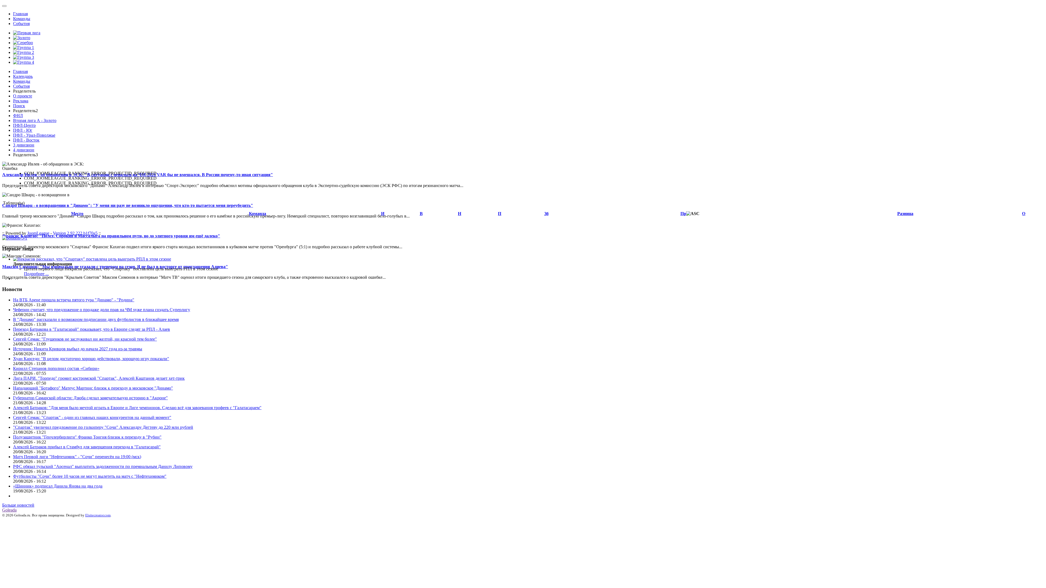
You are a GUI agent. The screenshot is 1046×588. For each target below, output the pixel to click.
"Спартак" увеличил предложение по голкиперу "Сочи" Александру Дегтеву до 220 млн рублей (103, 427)
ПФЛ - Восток (26, 140)
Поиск (19, 105)
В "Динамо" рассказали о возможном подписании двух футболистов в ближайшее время (96, 319)
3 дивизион (23, 145)
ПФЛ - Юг (22, 130)
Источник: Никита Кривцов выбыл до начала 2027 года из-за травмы (77, 349)
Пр (683, 213)
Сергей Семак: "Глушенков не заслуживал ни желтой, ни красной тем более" (85, 339)
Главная (20, 13)
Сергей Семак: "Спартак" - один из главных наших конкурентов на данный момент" (92, 417)
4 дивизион (23, 150)
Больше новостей (18, 505)
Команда (257, 213)
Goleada (9, 510)
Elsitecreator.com (98, 515)
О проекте (22, 96)
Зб (546, 213)
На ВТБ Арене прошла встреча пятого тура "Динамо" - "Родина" (73, 300)
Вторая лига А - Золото (34, 120)
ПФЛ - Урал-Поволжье (34, 135)
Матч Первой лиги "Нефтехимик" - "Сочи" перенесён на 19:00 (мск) (77, 456)
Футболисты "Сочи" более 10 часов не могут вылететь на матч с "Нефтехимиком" (89, 476)
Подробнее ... (36, 273)
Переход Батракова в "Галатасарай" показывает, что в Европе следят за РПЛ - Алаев (91, 329)
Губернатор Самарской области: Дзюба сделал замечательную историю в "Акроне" (90, 398)
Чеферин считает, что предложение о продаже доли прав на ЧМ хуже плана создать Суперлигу (101, 309)
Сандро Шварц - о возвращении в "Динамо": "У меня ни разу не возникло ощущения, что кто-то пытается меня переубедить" (127, 205)
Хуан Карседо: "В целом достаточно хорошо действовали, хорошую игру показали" (91, 358)
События (21, 23)
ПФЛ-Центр (24, 125)
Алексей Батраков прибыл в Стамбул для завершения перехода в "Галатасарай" (87, 447)
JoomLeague (38, 233)
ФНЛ (18, 115)
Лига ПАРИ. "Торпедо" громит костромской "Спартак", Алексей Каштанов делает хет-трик (99, 378)
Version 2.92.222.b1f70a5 (75, 233)
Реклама (20, 101)
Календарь (23, 76)
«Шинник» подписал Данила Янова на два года (57, 486)
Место (77, 213)
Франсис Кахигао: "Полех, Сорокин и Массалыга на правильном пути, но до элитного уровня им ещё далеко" (111, 236)
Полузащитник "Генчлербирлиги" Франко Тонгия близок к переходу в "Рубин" (87, 437)
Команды (21, 18)
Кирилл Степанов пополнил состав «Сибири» (56, 368)
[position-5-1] (14, 238)
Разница (905, 213)
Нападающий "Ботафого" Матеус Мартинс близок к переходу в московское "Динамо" (93, 388)
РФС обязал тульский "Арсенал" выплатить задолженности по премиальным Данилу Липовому (103, 466)
